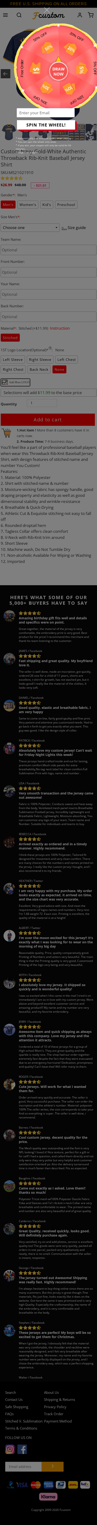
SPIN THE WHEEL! (46, 125)
